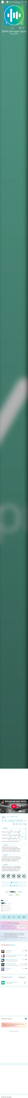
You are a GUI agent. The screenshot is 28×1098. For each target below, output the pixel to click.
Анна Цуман (14, 34)
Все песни (21, 977)
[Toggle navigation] (26, 2)
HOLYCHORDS (6, 923)
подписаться (22, 926)
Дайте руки (9, 950)
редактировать (13, 934)
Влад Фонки (5, 900)
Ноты (8, 816)
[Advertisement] (14, 784)
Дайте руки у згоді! (10, 963)
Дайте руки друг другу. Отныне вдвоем (16, 955)
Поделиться (15, 885)
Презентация (14, 816)
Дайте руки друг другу (11, 959)
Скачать (15, 882)
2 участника (8, 903)
